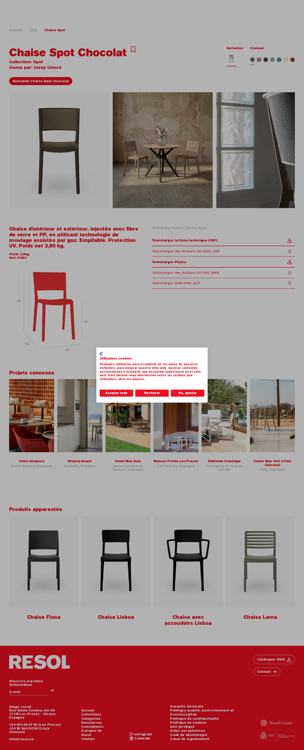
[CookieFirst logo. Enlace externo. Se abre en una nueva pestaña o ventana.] (101, 354)
